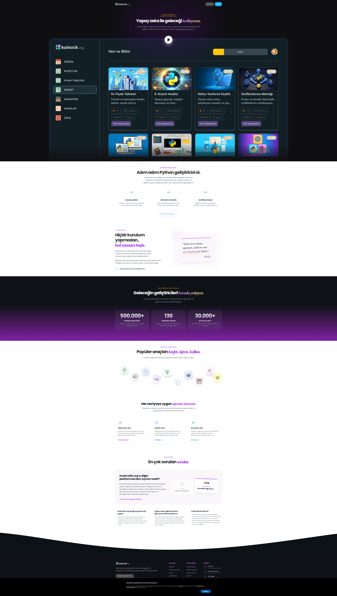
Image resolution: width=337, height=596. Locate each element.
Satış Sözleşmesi (191, 573)
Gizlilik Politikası (191, 567)
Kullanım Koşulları (191, 570)
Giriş (218, 4)
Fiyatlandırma (173, 576)
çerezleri (180, 586)
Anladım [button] (206, 591)
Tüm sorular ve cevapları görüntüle (130, 499)
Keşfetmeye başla (168, 214)
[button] (209, 582)
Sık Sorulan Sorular (174, 570)
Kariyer (171, 573)
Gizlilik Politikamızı (131, 587)
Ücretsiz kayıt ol (124, 576)
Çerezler (188, 576)
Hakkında (171, 567)
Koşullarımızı (200, 586)
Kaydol (210, 4)
